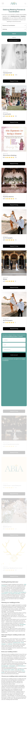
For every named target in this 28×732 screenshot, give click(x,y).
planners (16, 592)
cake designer (20, 669)
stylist (5, 669)
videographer (12, 666)
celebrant (10, 644)
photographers (22, 592)
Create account (14, 355)
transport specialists (15, 593)
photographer (4, 666)
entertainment (21, 666)
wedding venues (8, 592)
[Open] (25, 25)
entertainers (4, 593)
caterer (13, 669)
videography (22, 624)
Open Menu (3, 3)
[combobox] (13, 25)
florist (8, 669)
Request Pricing (14, 81)
